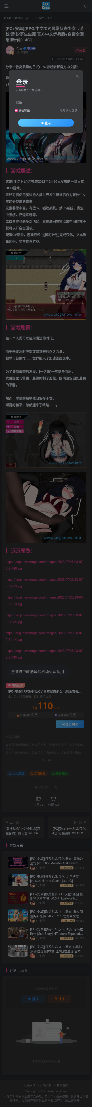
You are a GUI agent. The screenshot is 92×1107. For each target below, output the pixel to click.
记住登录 (24, 110)
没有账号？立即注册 (28, 90)
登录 (48, 123)
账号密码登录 (68, 110)
